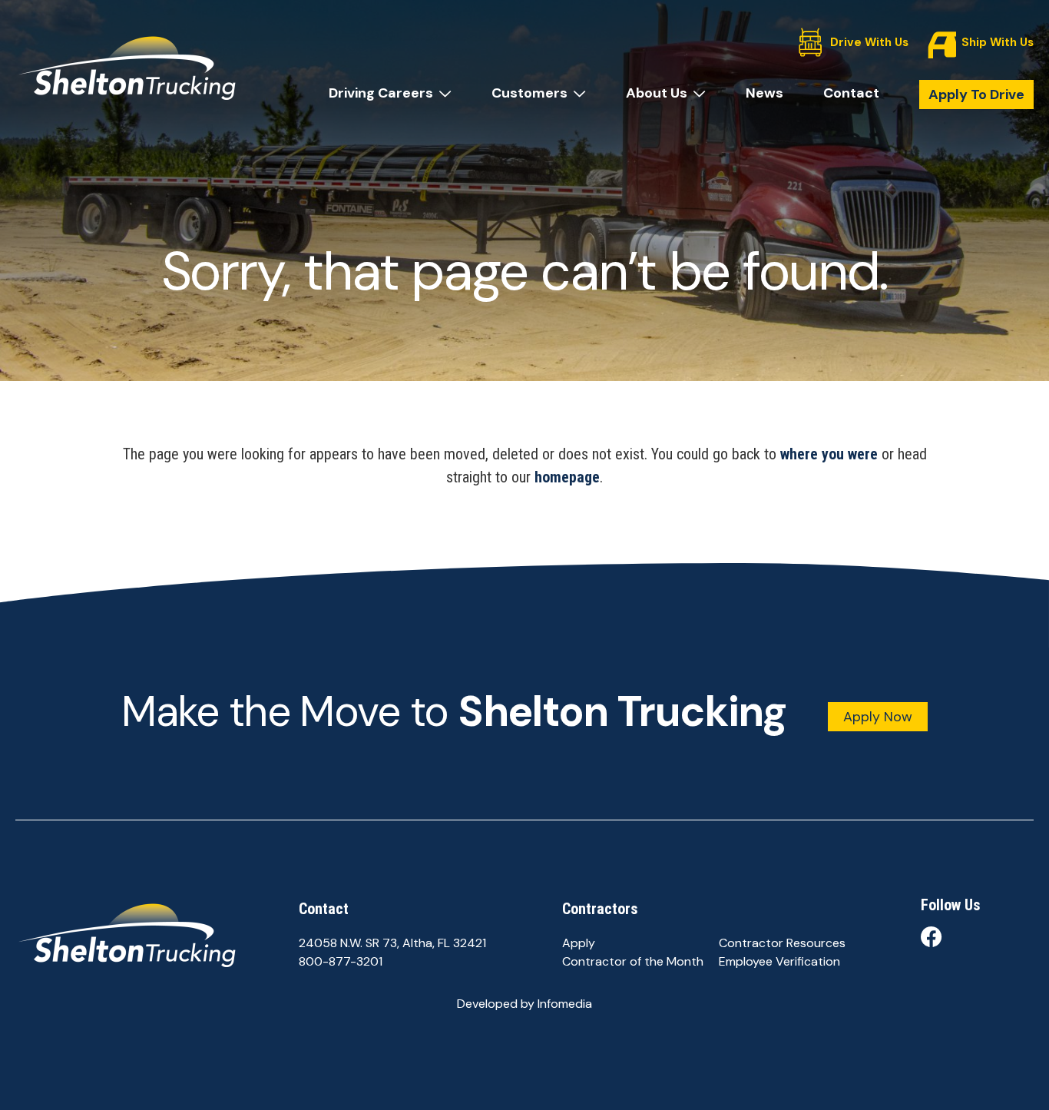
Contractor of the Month (632, 961)
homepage (567, 477)
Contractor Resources (782, 943)
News (764, 93)
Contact (851, 93)
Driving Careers (381, 93)
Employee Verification (779, 961)
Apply (578, 943)
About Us (656, 93)
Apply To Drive (976, 94)
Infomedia (565, 1004)
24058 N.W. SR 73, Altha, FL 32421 (392, 943)
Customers (529, 93)
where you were (829, 454)
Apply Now (877, 716)
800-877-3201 (340, 961)
